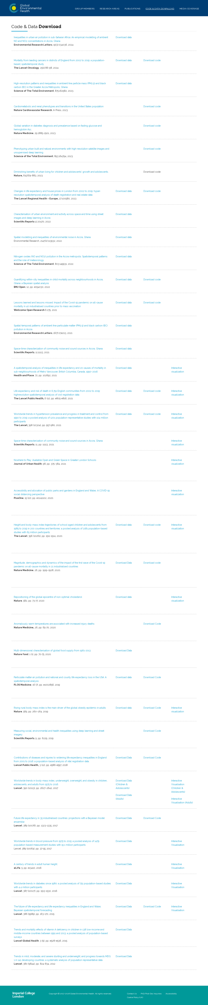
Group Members (85, 8)
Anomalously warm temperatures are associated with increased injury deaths (54, 623)
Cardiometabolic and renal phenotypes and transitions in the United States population (59, 106)
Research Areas (109, 8)
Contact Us (132, 994)
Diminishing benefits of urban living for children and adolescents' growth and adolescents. (61, 172)
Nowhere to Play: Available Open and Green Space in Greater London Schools (55, 460)
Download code (152, 60)
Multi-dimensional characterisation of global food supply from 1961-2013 (52, 650)
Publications (132, 8)
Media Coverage (189, 8)
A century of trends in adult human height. (36, 864)
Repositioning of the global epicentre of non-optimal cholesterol (48, 597)
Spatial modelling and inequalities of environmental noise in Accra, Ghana (52, 237)
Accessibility (171, 994)
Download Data (124, 562)
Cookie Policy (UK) (135, 997)
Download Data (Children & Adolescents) (124, 784)
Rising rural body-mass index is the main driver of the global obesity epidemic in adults (60, 708)
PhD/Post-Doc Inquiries (151, 994)
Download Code (152, 623)
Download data (124, 37)
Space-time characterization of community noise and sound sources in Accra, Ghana (58, 348)
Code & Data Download (160, 8)
